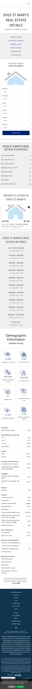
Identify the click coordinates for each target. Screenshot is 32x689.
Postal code (16, 603)
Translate (28, 678)
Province (16, 595)
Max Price (5, 95)
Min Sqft (4, 117)
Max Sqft (4, 124)
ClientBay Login (16, 621)
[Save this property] (28, 207)
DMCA (16, 618)
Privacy (16, 613)
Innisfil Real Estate (16, 592)
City (16, 600)
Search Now (16, 133)
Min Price (5, 88)
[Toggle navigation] (28, 3)
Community (16, 606)
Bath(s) (4, 110)
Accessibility (16, 615)
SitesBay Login (16, 624)
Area (16, 609)
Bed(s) (4, 103)
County (16, 598)
